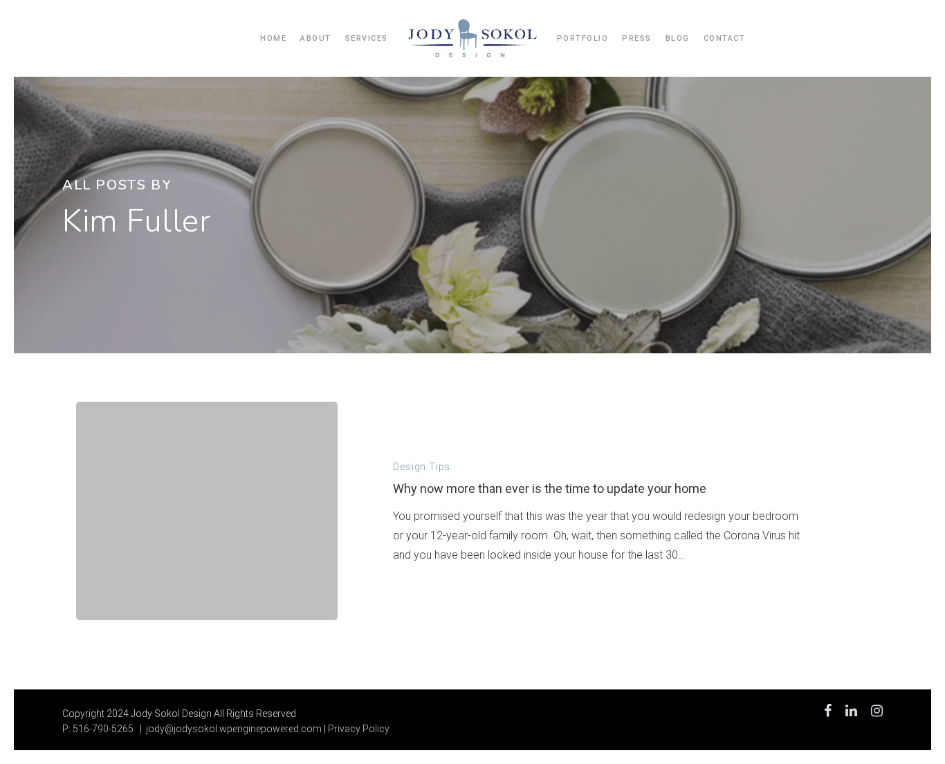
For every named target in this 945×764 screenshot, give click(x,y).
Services (366, 38)
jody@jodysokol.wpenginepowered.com (234, 728)
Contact (725, 38)
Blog (678, 38)
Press (637, 38)
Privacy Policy (358, 728)
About (315, 38)
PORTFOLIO (583, 38)
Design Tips (421, 466)
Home (273, 38)
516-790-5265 (103, 728)
